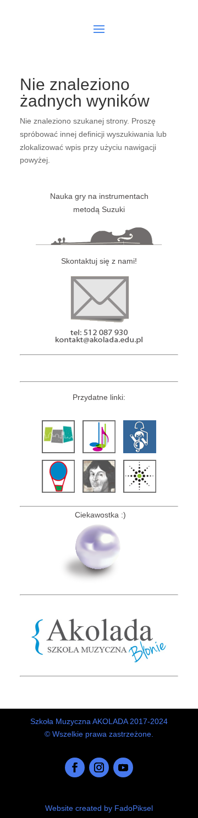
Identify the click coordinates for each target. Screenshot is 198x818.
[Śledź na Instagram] (99, 767)
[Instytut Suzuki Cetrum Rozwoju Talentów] (99, 453)
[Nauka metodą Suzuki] (99, 242)
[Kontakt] (99, 346)
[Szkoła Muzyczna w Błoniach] (99, 664)
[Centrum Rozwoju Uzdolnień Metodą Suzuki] (139, 453)
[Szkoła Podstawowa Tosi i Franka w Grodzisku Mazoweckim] (58, 492)
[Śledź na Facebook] (75, 767)
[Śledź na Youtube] (123, 767)
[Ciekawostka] (99, 581)
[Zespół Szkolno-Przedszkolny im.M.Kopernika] (99, 492)
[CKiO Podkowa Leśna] (139, 492)
